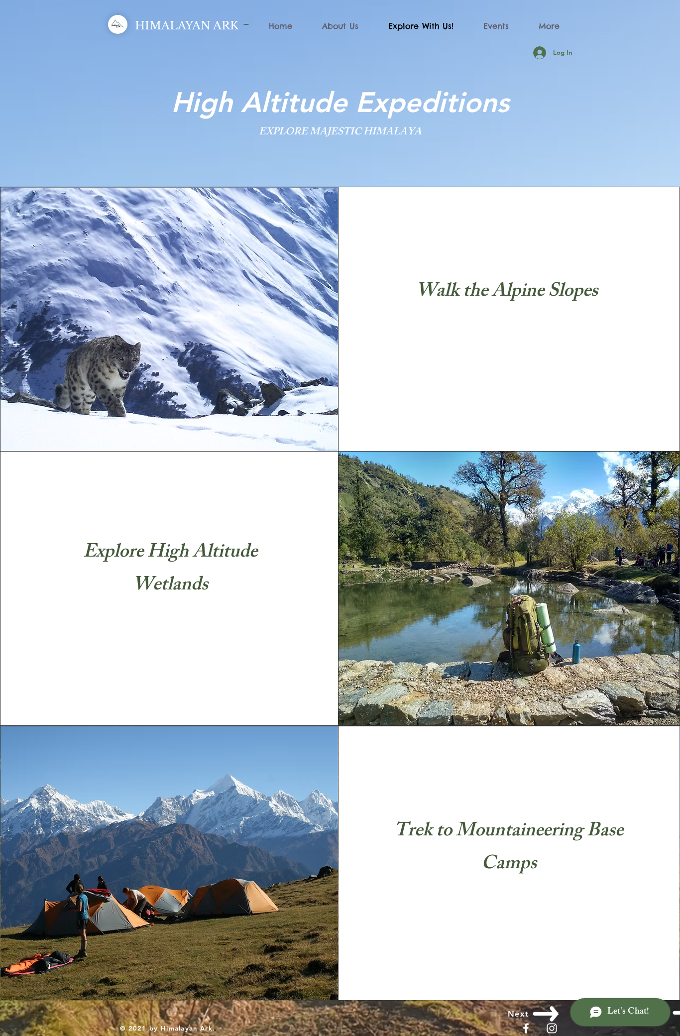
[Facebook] (526, 1028)
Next (518, 1014)
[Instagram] (552, 1028)
